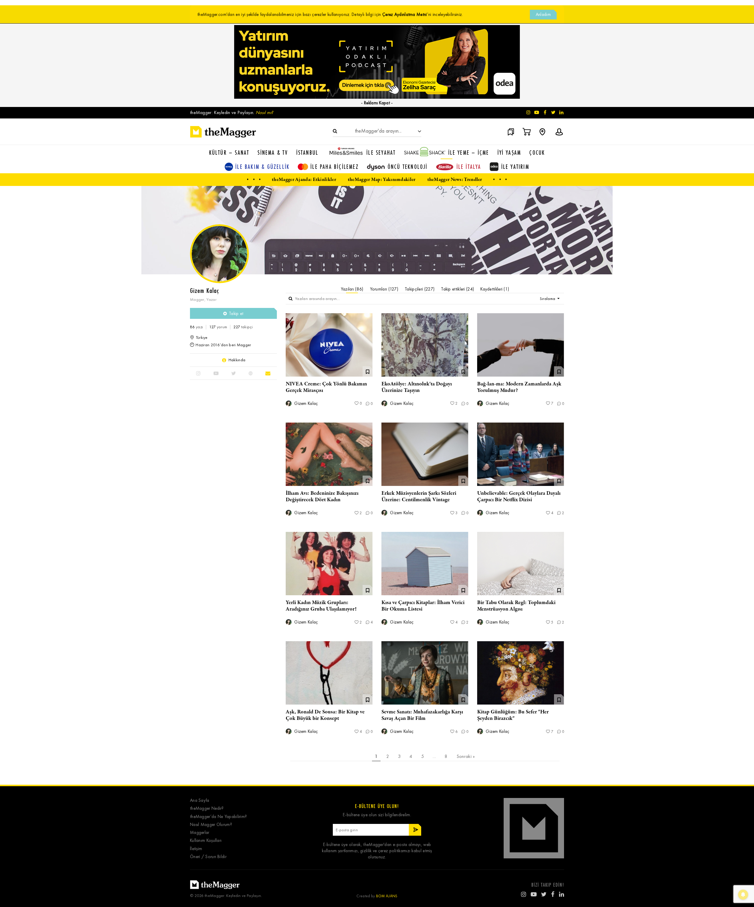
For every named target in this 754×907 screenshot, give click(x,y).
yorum (218, 326)
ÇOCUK (537, 152)
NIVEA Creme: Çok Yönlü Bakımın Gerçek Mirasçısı (326, 387)
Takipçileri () (419, 289)
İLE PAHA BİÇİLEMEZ (334, 167)
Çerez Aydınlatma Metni (404, 14)
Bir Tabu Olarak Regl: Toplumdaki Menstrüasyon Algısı (516, 606)
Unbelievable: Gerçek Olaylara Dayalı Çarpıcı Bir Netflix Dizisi (518, 496)
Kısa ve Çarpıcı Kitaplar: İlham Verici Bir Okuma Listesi (422, 606)
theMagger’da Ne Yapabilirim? (218, 816)
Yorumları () (384, 289)
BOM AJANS (387, 896)
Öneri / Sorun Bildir (208, 856)
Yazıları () (352, 289)
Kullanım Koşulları (205, 840)
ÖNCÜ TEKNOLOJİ (408, 167)
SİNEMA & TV (272, 152)
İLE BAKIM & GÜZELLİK (262, 167)
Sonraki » (466, 756)
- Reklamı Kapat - (377, 102)
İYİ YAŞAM (509, 152)
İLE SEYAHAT (381, 152)
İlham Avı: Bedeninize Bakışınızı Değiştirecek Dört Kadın (322, 496)
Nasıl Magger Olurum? (211, 824)
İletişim (196, 848)
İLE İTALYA (469, 167)
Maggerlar (199, 832)
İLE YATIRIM (515, 167)
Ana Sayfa (199, 800)
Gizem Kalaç (305, 403)
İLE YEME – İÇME (468, 152)
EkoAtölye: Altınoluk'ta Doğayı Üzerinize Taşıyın (416, 387)
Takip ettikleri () (457, 289)
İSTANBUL (307, 152)
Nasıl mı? (264, 112)
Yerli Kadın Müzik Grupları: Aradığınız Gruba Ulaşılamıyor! (321, 606)
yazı (196, 326)
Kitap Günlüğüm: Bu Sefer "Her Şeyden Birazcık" (513, 715)
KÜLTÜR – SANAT (229, 152)
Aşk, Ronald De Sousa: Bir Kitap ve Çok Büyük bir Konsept (325, 715)
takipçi (243, 326)
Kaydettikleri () (494, 289)
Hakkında (237, 360)
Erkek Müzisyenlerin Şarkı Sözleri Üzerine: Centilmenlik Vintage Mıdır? (418, 499)
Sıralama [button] (548, 298)
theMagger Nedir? (207, 808)
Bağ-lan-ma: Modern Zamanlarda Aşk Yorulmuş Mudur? (519, 387)
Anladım (543, 14)
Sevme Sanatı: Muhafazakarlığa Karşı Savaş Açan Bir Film (422, 715)
